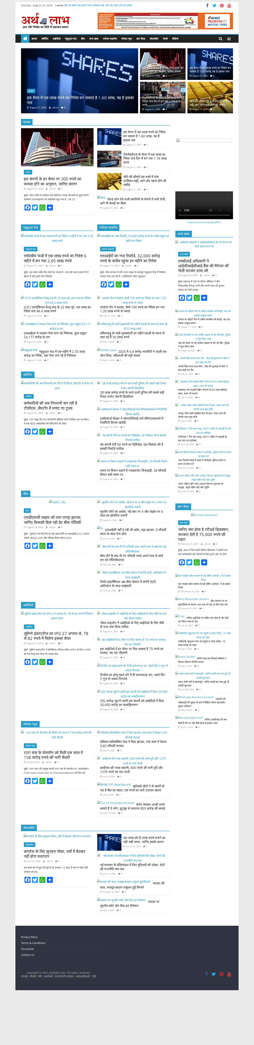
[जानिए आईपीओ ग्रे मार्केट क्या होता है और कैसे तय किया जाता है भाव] (179, 666)
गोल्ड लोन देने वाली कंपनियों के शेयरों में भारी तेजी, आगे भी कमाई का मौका (133, 251)
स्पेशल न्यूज (126, 38)
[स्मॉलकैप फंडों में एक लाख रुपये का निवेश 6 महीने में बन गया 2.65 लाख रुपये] (57, 286)
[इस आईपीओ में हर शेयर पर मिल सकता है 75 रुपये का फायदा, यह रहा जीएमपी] (132, 690)
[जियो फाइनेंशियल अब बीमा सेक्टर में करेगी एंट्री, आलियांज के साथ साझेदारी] (132, 623)
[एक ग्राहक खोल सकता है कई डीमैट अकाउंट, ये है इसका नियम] (203, 626)
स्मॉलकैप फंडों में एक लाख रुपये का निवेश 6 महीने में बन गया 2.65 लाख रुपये (55, 308)
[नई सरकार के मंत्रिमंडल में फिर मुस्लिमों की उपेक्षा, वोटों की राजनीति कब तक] (132, 906)
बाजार (34, 38)
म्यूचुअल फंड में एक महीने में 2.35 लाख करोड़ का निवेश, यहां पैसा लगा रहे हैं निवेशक (54, 403)
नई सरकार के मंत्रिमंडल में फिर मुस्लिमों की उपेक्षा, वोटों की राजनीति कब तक (132, 917)
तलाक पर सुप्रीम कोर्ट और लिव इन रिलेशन (129, 954)
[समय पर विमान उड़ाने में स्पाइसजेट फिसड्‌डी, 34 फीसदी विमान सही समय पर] (132, 511)
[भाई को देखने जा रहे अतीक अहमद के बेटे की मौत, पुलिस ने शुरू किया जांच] (203, 385)
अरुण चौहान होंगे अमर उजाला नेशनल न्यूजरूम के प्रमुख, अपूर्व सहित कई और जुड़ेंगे (200, 535)
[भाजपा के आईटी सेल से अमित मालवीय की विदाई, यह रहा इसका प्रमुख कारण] (203, 361)
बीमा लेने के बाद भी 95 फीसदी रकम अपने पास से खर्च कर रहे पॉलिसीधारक (131, 608)
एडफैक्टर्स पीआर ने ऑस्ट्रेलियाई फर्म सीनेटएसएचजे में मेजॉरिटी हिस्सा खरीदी (131, 470)
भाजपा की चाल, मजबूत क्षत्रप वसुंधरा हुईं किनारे (132, 935)
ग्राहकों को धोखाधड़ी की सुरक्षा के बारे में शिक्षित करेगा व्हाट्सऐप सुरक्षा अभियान (201, 752)
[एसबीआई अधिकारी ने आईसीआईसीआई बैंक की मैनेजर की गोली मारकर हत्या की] (204, 292)
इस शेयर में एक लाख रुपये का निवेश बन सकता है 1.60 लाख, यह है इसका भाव (210, 69)
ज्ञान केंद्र (140, 38)
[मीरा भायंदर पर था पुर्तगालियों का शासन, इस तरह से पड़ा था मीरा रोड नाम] (192, 649)
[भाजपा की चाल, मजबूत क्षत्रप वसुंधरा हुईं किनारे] (124, 932)
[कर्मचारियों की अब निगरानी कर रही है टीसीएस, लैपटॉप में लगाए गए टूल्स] (57, 433)
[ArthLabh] (25, 39)
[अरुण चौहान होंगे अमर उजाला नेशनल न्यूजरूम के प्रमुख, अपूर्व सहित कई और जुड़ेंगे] (203, 525)
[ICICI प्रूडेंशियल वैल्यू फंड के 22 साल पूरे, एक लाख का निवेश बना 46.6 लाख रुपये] (56, 348)
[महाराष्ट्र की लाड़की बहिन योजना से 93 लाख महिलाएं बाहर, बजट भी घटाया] (203, 431)
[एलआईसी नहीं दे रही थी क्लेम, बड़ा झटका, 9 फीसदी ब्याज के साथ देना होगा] (100, 578)
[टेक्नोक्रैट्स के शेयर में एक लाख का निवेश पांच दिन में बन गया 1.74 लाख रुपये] (79, 50)
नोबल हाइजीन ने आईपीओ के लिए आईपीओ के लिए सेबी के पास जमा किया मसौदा (132, 675)
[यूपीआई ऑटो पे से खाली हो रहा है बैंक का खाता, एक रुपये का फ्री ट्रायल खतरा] (114, 835)
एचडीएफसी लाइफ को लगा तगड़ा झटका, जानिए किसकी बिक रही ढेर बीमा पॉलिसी (52, 570)
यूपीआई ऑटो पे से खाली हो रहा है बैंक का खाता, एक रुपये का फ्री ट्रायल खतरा (132, 838)
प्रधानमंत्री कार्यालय (64, 1026)
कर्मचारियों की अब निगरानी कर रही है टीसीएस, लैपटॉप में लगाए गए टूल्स (50, 455)
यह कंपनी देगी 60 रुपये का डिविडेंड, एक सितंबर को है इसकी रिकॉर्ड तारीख (131, 496)
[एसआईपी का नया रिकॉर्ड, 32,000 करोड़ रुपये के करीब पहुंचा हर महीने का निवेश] (133, 286)
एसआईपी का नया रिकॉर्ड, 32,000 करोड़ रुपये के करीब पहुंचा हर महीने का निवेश (130, 308)
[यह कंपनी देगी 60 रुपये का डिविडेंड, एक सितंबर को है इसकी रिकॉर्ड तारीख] (132, 485)
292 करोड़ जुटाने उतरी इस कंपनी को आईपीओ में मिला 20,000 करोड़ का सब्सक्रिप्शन (132, 753)
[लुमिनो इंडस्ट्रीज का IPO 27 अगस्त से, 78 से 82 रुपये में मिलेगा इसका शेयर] (57, 664)
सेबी (40, 1026)
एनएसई (24, 1026)
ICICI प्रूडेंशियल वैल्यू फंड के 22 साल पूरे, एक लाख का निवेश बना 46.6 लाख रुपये (57, 359)
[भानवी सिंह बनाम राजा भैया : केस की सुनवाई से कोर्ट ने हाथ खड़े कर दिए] (203, 408)
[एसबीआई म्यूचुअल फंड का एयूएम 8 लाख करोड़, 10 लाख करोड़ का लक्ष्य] (203, 683)
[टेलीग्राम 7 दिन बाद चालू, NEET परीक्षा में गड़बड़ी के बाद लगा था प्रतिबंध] (203, 478)
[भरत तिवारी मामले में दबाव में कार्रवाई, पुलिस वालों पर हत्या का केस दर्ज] (203, 502)
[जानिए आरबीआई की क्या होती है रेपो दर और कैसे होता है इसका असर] (189, 768)
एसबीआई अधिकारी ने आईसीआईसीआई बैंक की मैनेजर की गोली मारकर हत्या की (203, 316)
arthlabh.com (57, 1023)
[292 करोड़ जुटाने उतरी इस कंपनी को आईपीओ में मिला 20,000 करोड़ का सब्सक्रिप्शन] (132, 742)
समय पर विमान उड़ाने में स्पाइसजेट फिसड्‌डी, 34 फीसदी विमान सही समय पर (133, 522)
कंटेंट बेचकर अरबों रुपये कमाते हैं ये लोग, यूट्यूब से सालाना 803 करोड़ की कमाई (132, 856)
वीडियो (175, 38)
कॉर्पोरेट (44, 38)
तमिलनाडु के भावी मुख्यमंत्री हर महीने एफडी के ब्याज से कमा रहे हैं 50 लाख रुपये (132, 385)
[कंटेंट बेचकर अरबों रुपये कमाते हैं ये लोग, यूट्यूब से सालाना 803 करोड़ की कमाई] (115, 853)
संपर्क (165, 38)
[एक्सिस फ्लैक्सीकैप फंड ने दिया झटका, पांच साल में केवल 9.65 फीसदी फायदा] (132, 783)
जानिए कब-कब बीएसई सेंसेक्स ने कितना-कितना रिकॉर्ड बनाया (202, 710)
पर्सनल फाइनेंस (110, 38)
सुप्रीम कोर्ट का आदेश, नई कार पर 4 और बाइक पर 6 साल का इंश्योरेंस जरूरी (131, 563)
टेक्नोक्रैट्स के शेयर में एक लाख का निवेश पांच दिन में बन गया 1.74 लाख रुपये (80, 152)
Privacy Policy (29, 987)
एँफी (94, 1026)
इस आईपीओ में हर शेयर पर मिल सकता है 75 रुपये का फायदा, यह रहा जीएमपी (131, 701)
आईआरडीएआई (83, 1026)
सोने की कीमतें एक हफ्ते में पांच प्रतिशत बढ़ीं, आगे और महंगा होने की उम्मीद (98, 6)
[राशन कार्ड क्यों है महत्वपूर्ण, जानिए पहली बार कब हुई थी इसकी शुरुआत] (203, 723)
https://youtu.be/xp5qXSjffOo (204, 272)
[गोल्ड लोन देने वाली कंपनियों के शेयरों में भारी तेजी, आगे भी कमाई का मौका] (101, 248)
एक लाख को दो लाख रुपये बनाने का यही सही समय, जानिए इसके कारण (144, 890)
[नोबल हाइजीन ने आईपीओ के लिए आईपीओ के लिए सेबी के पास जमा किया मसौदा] (132, 664)
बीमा (83, 38)
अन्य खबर (94, 38)
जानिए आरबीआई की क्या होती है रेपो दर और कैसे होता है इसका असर (202, 771)
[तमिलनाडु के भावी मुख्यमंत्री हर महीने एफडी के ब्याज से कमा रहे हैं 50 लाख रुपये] (132, 374)
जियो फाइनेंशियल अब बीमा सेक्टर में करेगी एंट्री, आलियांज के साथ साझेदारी (128, 634)
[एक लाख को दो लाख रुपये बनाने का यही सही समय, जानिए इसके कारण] (109, 886)
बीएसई (33, 1026)
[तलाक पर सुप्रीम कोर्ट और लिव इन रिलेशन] (121, 950)
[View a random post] (229, 39)
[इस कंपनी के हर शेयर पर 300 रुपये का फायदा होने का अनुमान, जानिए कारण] (163, 50)
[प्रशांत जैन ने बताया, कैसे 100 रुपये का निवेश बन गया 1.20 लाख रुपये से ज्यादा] (132, 348)
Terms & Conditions (33, 993)
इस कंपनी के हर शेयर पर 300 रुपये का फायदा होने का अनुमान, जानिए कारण (162, 69)
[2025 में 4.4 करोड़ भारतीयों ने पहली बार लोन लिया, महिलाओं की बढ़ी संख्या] (106, 400)
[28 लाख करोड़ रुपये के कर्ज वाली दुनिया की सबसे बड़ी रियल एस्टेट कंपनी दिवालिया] (132, 433)
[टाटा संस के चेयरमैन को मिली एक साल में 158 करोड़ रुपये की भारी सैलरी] (57, 783)
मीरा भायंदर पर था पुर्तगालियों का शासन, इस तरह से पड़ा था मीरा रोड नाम (203, 652)
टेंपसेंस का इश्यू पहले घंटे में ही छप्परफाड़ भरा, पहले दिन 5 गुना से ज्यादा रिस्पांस (132, 727)
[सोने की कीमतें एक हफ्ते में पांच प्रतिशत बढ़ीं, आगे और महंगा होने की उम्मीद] (210, 84)
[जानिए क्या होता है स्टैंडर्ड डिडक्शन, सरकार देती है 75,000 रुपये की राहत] (204, 565)
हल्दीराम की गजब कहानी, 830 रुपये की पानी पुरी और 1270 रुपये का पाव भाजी (131, 820)
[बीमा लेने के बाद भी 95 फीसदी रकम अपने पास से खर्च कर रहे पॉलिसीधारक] (132, 597)
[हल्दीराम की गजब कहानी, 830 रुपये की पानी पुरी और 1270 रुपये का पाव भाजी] (132, 809)
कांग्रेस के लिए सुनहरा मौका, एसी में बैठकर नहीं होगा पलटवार (54, 904)
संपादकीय (154, 38)
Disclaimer (27, 999)
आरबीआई (48, 1026)
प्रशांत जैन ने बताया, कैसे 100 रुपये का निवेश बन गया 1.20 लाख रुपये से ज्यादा (132, 359)
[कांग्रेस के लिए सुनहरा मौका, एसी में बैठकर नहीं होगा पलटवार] (57, 886)
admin (55, 159)
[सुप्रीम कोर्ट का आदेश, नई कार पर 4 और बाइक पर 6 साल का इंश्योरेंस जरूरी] (132, 552)
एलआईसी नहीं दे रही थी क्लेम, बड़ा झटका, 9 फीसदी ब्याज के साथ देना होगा (133, 582)
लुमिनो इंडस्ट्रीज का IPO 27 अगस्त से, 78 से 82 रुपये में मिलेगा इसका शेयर (56, 686)
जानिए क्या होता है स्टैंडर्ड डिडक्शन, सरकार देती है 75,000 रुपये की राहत (203, 584)
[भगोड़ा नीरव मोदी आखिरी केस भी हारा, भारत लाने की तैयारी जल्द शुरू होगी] (203, 455)
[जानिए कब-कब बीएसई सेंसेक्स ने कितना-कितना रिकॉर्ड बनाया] (185, 707)
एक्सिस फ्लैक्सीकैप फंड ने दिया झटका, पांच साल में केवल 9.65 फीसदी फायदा (133, 794)
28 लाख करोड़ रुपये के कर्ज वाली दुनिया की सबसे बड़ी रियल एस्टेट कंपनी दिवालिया (132, 444)
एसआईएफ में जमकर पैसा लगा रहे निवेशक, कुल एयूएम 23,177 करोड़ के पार (55, 385)
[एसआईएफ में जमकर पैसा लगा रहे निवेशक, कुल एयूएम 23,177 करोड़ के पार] (56, 374)
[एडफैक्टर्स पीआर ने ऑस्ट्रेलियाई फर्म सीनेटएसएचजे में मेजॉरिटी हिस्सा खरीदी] (132, 459)
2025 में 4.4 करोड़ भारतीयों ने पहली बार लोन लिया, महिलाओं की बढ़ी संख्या (133, 403)
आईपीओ (56, 38)
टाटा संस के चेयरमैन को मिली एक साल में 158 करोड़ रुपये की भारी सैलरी (53, 805)
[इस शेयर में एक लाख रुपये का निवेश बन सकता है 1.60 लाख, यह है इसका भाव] (210, 50)
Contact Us (27, 1005)
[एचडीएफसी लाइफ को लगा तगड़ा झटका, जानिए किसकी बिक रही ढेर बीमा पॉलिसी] (57, 552)
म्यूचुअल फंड (71, 38)
